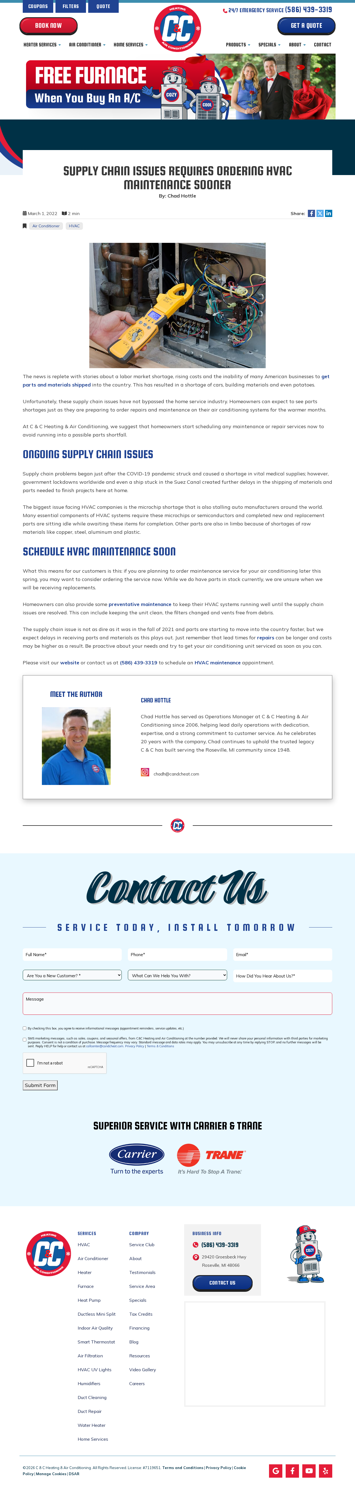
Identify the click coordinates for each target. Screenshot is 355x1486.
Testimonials (142, 1272)
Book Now (48, 25)
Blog (133, 1342)
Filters (71, 6)
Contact (322, 45)
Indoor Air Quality (95, 1328)
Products (236, 45)
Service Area (142, 1286)
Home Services (128, 45)
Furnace (86, 1286)
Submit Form (40, 1085)
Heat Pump (89, 1300)
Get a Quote (306, 25)
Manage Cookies (51, 1474)
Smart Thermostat (96, 1342)
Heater (85, 1272)
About (295, 45)
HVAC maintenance (218, 662)
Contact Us (222, 1283)
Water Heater (91, 1425)
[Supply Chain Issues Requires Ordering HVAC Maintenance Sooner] (177, 305)
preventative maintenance (140, 604)
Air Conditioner (85, 45)
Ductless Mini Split (97, 1314)
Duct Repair (90, 1411)
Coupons (38, 6)
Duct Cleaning (92, 1397)
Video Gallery (142, 1369)
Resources (139, 1355)
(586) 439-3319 (308, 9)
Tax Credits (141, 1314)
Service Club (141, 1244)
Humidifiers (89, 1383)
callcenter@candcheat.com (104, 1046)
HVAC (74, 225)
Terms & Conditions (160, 1046)
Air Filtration (90, 1355)
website (69, 662)
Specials (267, 45)
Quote (103, 6)
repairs (265, 637)
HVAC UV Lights (94, 1369)
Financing (139, 1328)
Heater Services (40, 45)
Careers (137, 1383)
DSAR (74, 1474)
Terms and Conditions (182, 1467)
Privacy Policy (134, 1046)
